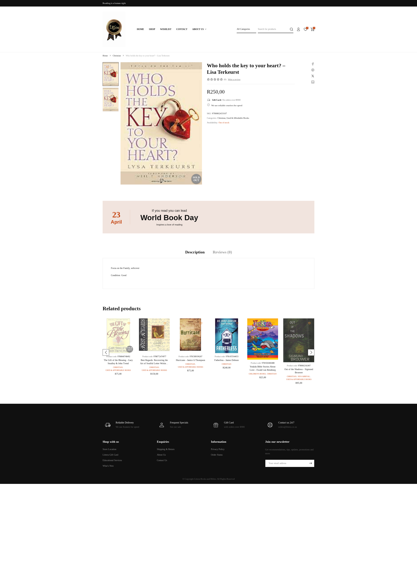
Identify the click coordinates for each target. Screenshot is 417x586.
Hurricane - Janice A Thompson (190, 360)
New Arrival (304, 376)
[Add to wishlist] (107, 67)
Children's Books (257, 374)
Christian (117, 55)
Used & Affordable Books (238, 118)
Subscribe (310, 463)
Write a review (234, 79)
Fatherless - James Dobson (226, 360)
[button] (106, 352)
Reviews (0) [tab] (222, 252)
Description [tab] (195, 252)
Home (105, 55)
